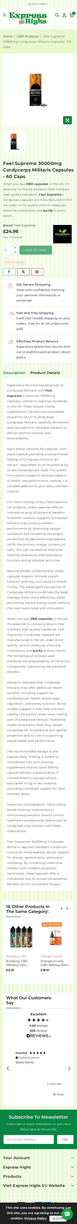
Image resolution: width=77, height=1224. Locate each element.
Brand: (8, 225)
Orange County (51, 956)
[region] (38, 1068)
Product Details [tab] (45, 373)
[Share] (9, 271)
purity (48, 210)
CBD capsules (37, 184)
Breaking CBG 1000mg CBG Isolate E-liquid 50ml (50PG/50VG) (20, 967)
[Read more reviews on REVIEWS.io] (38, 1036)
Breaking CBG (16, 956)
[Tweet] (23, 271)
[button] (8, 1068)
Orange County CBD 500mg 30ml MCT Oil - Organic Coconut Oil (54, 967)
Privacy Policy (35, 1218)
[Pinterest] (37, 271)
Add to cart (36, 250)
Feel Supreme (50, 194)
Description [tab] (14, 373)
